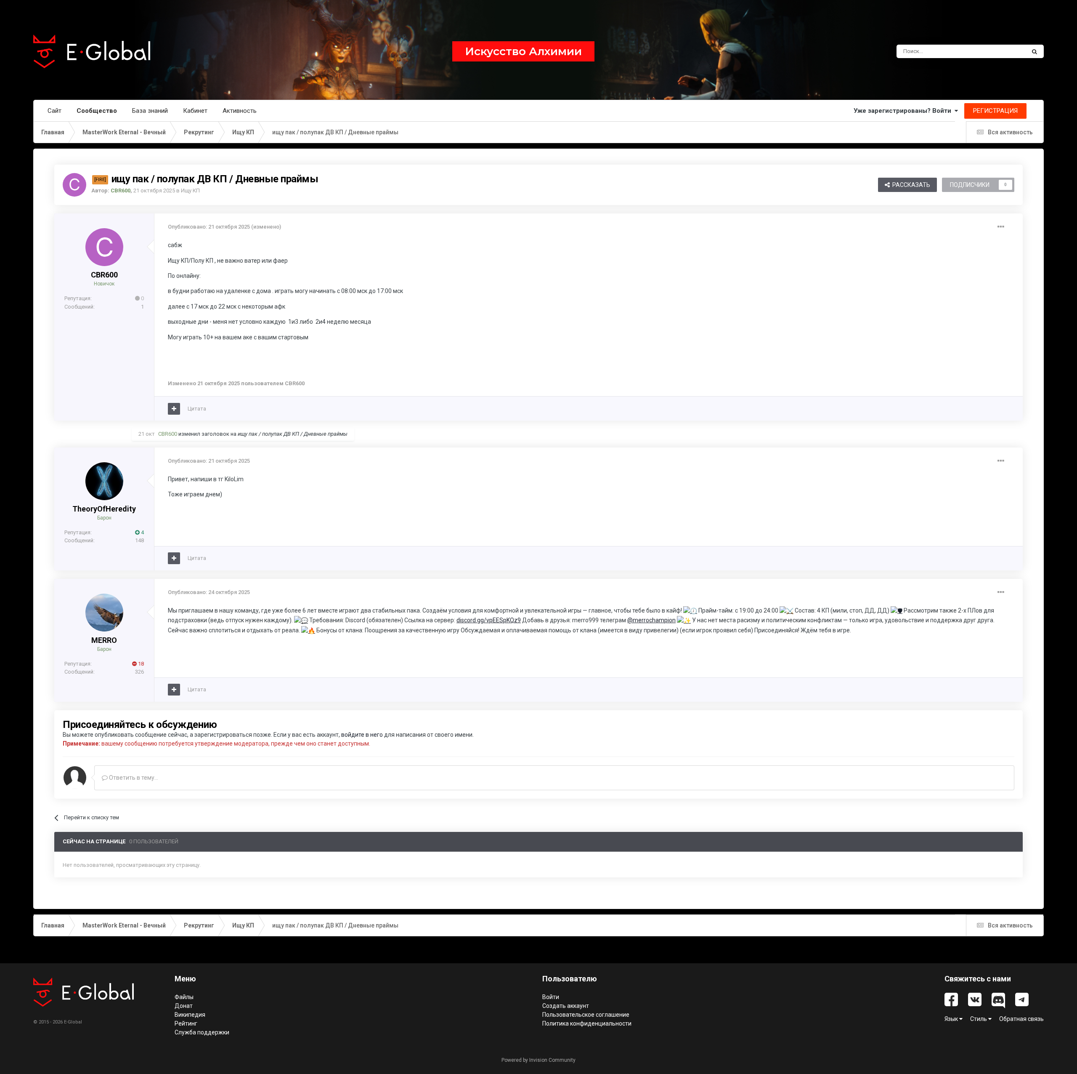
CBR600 (104, 274)
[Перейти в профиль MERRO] (104, 613)
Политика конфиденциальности (586, 1023)
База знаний (150, 111)
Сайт (54, 111)
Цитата (197, 408)
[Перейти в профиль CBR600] (74, 185)
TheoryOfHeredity (104, 508)
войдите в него (362, 734)
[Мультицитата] (174, 409)
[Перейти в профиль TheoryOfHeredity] (104, 481)
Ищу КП (190, 190)
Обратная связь (1021, 1018)
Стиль (979, 1018)
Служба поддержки (202, 1032)
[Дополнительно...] (1000, 227)
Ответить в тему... (133, 777)
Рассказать (910, 184)
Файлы (184, 997)
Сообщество (97, 111)
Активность (240, 111)
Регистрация (995, 111)
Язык (951, 1018)
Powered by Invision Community (538, 1060)
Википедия (190, 1014)
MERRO (104, 640)
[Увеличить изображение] (896, 610)
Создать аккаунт (565, 1005)
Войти (550, 997)
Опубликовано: (209, 227)
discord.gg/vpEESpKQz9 (488, 620)
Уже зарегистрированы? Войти (904, 111)
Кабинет (195, 111)
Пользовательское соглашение (585, 1014)
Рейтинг (186, 1023)
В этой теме (999, 51)
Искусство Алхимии (523, 51)
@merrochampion (651, 620)
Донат (184, 1005)
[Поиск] (1034, 51)
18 (140, 664)
